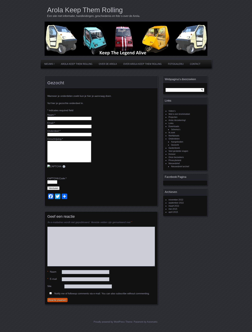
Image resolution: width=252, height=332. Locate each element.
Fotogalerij (176, 64)
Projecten (173, 117)
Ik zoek (172, 132)
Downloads (174, 126)
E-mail (52, 279)
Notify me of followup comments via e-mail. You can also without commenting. (102, 293)
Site (49, 286)
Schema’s (175, 129)
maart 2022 (174, 206)
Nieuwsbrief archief (180, 166)
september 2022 (176, 203)
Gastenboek (174, 148)
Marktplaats (174, 135)
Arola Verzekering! (177, 120)
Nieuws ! (49, 64)
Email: (51, 122)
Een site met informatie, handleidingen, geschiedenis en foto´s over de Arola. (93, 16)
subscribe (121, 293)
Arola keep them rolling (76, 64)
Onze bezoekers (176, 157)
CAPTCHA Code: (57, 178)
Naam (51, 271)
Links (171, 123)
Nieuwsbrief (174, 163)
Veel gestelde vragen (178, 151)
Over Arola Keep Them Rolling (142, 64)
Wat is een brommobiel (179, 114)
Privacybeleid (175, 160)
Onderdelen (174, 139)
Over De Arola (108, 64)
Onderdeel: (53, 131)
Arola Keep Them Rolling (85, 10)
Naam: (51, 114)
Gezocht (175, 145)
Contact (195, 64)
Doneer (172, 154)
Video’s (172, 111)
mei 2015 (173, 209)
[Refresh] (64, 166)
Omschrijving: (55, 139)
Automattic (152, 322)
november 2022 (176, 200)
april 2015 (173, 212)
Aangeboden (177, 142)
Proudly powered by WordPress (109, 322)
